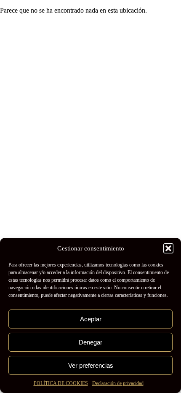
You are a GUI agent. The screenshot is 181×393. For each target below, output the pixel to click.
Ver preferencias (90, 365)
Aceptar (90, 319)
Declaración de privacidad (118, 383)
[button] (168, 248)
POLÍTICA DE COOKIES (61, 383)
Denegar (90, 342)
